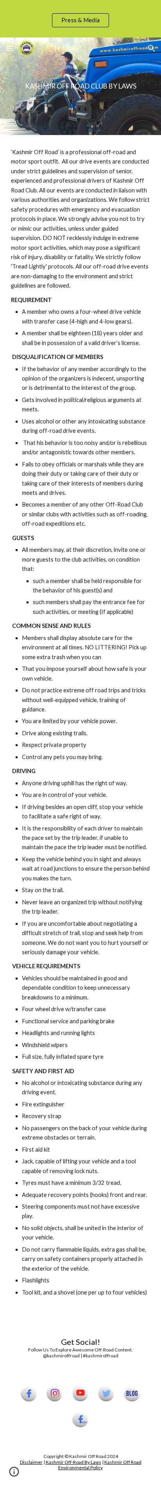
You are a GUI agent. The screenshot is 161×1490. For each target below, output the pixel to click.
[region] (80, 18)
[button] (9, 48)
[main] (80, 86)
